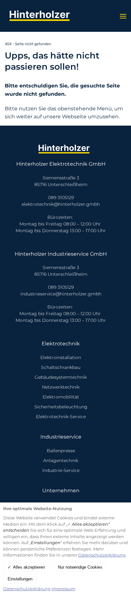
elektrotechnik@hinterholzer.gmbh (61, 204)
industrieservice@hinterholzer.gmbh (60, 294)
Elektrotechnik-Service (61, 416)
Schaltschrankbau (60, 367)
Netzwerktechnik (60, 387)
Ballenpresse (61, 450)
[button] (123, 16)
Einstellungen (20, 579)
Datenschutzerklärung (102, 554)
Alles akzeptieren (29, 567)
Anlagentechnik (60, 460)
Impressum (63, 588)
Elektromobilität (61, 397)
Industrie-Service (60, 470)
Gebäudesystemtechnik (61, 377)
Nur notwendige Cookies (80, 567)
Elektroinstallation (60, 357)
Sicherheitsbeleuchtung (60, 407)
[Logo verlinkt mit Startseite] (41, 16)
